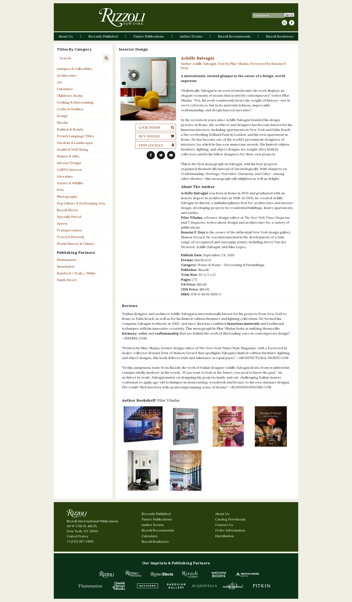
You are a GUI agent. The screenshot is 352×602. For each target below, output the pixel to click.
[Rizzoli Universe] (133, 574)
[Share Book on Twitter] (161, 155)
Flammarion (66, 260)
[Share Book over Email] (171, 155)
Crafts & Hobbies (70, 109)
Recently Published (156, 514)
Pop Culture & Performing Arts (81, 203)
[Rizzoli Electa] (161, 574)
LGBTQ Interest (69, 170)
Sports (62, 223)
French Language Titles (75, 136)
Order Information (230, 530)
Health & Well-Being (72, 149)
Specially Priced (69, 217)
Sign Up (289, 15)
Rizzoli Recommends (158, 530)
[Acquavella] (204, 585)
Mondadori (65, 266)
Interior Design (69, 163)
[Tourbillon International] (233, 585)
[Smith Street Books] (119, 585)
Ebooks (62, 122)
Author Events (153, 525)
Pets (60, 190)
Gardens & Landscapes (75, 143)
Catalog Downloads (230, 519)
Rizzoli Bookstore (155, 541)
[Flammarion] (90, 585)
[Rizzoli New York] (122, 17)
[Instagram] (284, 22)
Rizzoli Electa (67, 210)
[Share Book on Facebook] (151, 155)
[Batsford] (147, 585)
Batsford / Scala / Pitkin (76, 273)
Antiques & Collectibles (74, 69)
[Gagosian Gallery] (176, 585)
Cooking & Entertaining (75, 102)
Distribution (224, 536)
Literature (65, 176)
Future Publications (157, 519)
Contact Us (224, 525)
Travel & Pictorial (70, 237)
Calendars (65, 89)
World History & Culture (76, 244)
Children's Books (70, 96)
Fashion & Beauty (70, 129)
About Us (222, 514)
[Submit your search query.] (106, 58)
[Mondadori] (247, 574)
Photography (67, 196)
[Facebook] (291, 22)
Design (62, 116)
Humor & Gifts (68, 156)
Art (59, 82)
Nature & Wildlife (70, 183)
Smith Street (67, 280)
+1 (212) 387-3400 (80, 541)
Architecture (67, 75)
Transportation (69, 230)
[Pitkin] (261, 585)
